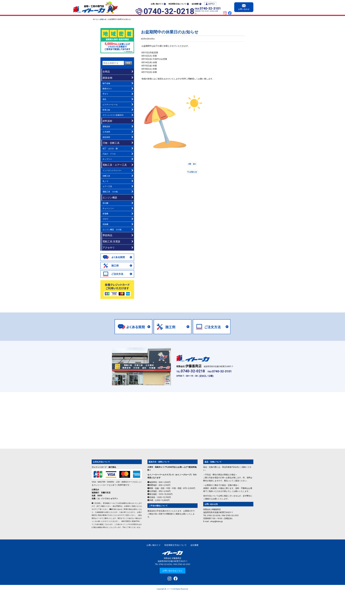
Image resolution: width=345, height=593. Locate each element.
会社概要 (195, 4)
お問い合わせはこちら (172, 570)
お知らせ (193, 172)
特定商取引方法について (175, 545)
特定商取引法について (177, 4)
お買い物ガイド (157, 4)
